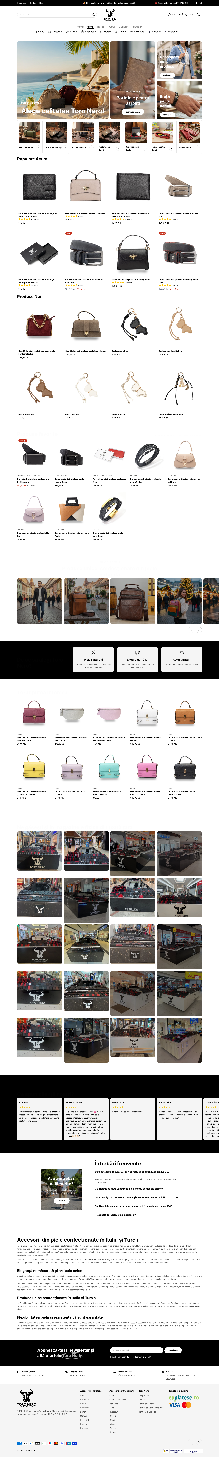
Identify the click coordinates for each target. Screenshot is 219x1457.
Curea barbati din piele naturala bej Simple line (178, 215)
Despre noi (22, 3)
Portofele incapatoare (103, 476)
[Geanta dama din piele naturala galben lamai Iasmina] (34, 767)
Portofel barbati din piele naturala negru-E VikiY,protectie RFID (37, 215)
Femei (90, 26)
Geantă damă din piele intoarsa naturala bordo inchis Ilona (36, 352)
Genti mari (59, 530)
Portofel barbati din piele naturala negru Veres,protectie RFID (36, 281)
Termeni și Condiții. (143, 1357)
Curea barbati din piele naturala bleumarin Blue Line (84, 281)
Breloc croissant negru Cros (171, 414)
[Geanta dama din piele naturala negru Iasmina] (185, 767)
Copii (112, 26)
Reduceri (137, 26)
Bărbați (101, 26)
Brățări (133, 476)
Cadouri (123, 26)
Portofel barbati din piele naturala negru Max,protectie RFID (130, 215)
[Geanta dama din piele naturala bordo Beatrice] (34, 713)
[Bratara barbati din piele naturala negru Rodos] (147, 455)
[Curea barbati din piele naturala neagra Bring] (72, 455)
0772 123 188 (182, 3)
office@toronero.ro (126, 1375)
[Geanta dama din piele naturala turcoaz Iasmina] (109, 767)
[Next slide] (199, 630)
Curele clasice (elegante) (28, 476)
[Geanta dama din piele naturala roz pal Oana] (185, 455)
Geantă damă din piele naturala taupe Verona (86, 351)
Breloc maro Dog (26, 414)
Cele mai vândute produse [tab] (190, 432)
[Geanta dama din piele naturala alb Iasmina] (147, 713)
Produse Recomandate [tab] (163, 432)
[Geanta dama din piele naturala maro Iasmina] (185, 713)
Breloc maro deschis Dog (170, 351)
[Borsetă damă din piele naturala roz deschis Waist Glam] (109, 713)
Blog (41, 3)
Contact (33, 3)
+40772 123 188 (77, 1375)
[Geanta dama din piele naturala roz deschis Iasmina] (147, 767)
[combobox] (57, 15)
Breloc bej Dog (72, 414)
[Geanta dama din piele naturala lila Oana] (34, 509)
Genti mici (172, 476)
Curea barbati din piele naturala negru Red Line (178, 281)
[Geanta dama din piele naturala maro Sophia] (72, 509)
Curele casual (61, 476)
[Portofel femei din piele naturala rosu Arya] (109, 455)
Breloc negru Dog (120, 351)
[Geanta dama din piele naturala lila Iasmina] (72, 767)
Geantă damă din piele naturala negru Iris (131, 279)
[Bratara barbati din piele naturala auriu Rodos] (109, 509)
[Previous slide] (191, 630)
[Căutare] (93, 14)
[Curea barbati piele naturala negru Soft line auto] (34, 455)
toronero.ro (29, 1450)
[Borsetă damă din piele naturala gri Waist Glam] (72, 713)
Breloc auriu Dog (119, 414)
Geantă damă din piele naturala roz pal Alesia (86, 213)
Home (80, 26)
